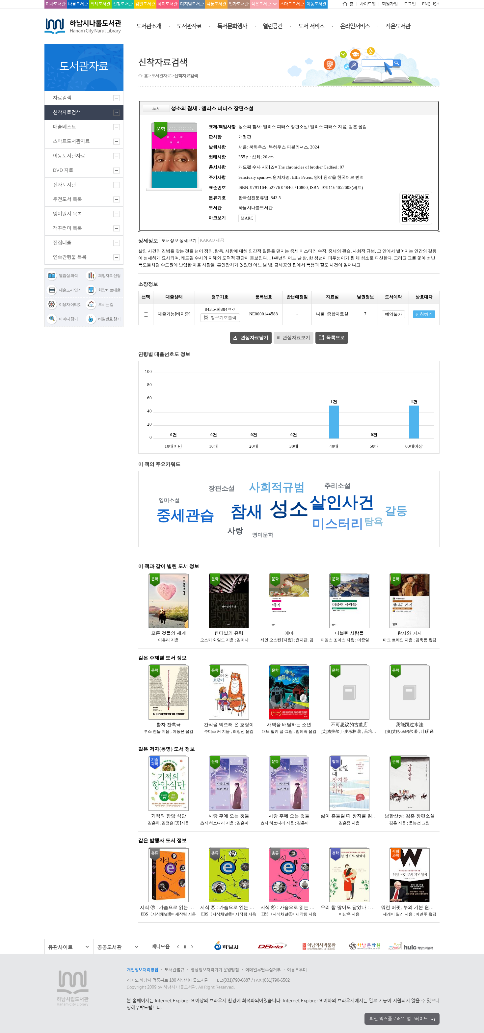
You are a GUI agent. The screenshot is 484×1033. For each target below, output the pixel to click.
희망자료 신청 (109, 275)
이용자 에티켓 (70, 304)
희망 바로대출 (109, 290)
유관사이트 (60, 947)
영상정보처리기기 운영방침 (215, 969)
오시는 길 (105, 304)
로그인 (410, 4)
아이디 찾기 (68, 319)
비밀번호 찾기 (109, 319)
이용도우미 (297, 969)
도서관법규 (174, 969)
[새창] (229, 947)
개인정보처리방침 (142, 969)
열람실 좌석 (68, 275)
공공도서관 (109, 947)
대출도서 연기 (70, 290)
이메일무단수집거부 (263, 969)
